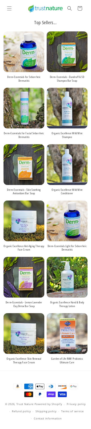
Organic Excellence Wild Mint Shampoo (67, 135)
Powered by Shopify (48, 404)
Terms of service (72, 411)
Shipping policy (46, 411)
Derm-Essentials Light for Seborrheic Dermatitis (67, 247)
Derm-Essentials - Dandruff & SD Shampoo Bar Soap (67, 78)
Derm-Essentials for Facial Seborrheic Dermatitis (24, 135)
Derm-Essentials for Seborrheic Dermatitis (24, 78)
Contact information (48, 418)
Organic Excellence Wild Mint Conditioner (67, 191)
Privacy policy (76, 404)
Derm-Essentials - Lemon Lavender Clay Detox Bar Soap (24, 304)
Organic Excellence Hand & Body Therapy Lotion (67, 304)
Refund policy (21, 411)
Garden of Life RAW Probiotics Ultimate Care (67, 360)
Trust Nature (25, 404)
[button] (9, 8)
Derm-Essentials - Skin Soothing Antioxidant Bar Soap (24, 191)
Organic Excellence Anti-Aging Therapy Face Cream (24, 247)
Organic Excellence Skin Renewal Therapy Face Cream (24, 360)
